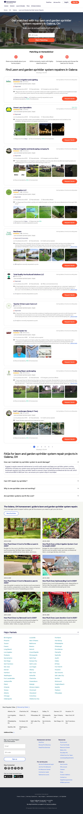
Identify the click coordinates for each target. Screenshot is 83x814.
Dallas (57, 661)
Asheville (32, 675)
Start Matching (41, 40)
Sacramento (8, 658)
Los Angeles (8, 652)
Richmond (58, 681)
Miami (6, 684)
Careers (62, 769)
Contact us (63, 777)
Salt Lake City (59, 675)
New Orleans (33, 640)
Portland (58, 638)
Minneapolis (33, 655)
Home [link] (5, 10)
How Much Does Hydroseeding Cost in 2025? (59, 581)
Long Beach (8, 649)
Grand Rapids (33, 652)
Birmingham (8, 638)
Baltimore (32, 643)
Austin (57, 658)
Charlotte (32, 678)
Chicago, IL (34, 711)
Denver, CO (58, 711)
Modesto (7, 655)
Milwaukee (58, 693)
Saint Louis (32, 664)
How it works (63, 764)
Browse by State (22, 707)
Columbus (32, 696)
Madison (57, 690)
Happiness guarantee (66, 780)
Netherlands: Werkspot (52, 796)
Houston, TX (70, 711)
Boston (31, 646)
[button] (19, 129)
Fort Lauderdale (9, 678)
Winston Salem (34, 687)
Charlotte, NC (24, 711)
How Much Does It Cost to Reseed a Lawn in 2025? (21, 582)
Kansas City (33, 661)
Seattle (57, 687)
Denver (6, 670)
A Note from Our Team (66, 755)
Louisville (32, 638)
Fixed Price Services (44, 747)
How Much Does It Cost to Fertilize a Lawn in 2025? (21, 545)
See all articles (11, 513)
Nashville (58, 655)
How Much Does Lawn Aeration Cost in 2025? (59, 618)
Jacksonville (8, 681)
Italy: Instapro (42, 796)
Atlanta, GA (11, 711)
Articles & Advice (36, 6)
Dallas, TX (45, 711)
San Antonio (59, 672)
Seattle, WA (11, 727)
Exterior (12, 6)
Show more (74, 246)
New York (32, 672)
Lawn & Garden (20, 6)
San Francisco (8, 664)
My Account (63, 742)
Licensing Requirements (67, 758)
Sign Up (75, 2)
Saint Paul (32, 658)
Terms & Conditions (51, 804)
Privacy (32, 801)
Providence (58, 649)
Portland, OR (23, 721)
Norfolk (57, 678)
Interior (6, 6)
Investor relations (65, 774)
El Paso (57, 664)
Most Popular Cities (9, 707)
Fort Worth (58, 667)
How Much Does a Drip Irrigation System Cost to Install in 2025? (60, 545)
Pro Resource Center (44, 769)
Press (61, 772)
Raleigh (31, 684)
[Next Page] (52, 447)
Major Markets (10, 632)
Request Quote (69, 99)
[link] (41, 82)
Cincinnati (32, 690)
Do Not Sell (43, 801)
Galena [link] (15, 10)
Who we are (63, 767)
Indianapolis (8, 699)
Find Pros (41, 742)
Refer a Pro (63, 750)
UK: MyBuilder (62, 796)
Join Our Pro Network (45, 767)
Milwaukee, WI (35, 715)
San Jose (7, 667)
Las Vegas (32, 667)
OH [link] (10, 10)
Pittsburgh (58, 646)
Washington (8, 675)
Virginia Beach (59, 684)
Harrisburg (58, 640)
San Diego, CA (58, 721)
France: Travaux (21, 796)
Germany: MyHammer (31, 796)
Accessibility (50, 801)
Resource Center (65, 747)
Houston (57, 670)
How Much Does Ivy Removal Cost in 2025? (20, 618)
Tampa (6, 690)
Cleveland (32, 693)
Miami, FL (22, 715)
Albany (31, 670)
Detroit (31, 649)
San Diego (7, 661)
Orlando (6, 687)
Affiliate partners (65, 782)
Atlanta (6, 693)
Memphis (58, 652)
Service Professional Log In (46, 764)
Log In (66, 2)
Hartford (6, 672)
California (37, 801)
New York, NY (70, 715)
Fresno (6, 646)
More (28, 6)
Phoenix (6, 640)
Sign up (14, 759)
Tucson (6, 643)
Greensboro (33, 681)
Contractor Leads (44, 772)
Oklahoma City (34, 699)
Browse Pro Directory (45, 745)
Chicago (6, 696)
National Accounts (44, 774)
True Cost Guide (64, 745)
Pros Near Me (64, 752)
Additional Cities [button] (8, 732)
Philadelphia (59, 643)
